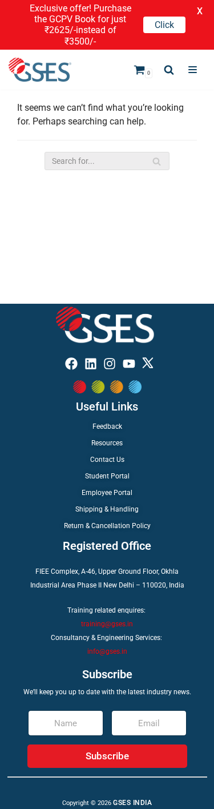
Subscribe (107, 756)
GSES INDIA (132, 803)
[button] (169, 70)
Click (164, 24)
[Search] (156, 161)
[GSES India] (40, 70)
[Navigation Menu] (192, 70)
